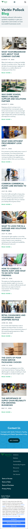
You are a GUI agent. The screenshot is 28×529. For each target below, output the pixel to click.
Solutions (16, 455)
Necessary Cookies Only (14, 522)
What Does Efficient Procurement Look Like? (12, 143)
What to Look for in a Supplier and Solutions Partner (14, 228)
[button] (14, 2)
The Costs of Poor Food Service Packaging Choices (11, 360)
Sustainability (17, 461)
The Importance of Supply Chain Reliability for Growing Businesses (14, 401)
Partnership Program (19, 465)
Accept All (14, 519)
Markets (15, 458)
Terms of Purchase (8, 485)
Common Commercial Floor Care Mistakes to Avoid (14, 185)
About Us (16, 471)
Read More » (7, 73)
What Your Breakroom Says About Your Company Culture (14, 54)
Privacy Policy (6, 489)
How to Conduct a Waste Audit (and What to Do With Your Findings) (14, 272)
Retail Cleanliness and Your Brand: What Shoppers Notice (13, 317)
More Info (14, 526)
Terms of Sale (6, 482)
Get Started (16, 474)
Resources (16, 468)
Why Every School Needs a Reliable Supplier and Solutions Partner (14, 97)
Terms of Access (7, 479)
